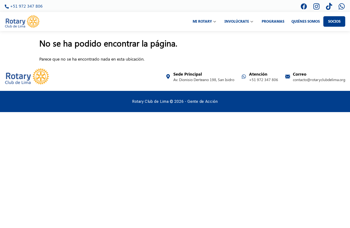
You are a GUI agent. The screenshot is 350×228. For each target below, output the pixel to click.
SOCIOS (334, 21)
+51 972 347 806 (24, 6)
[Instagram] (316, 6)
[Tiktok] (329, 6)
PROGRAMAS (273, 21)
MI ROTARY (202, 21)
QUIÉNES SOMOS (305, 21)
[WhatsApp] (341, 6)
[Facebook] (303, 6)
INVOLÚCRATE (237, 21)
